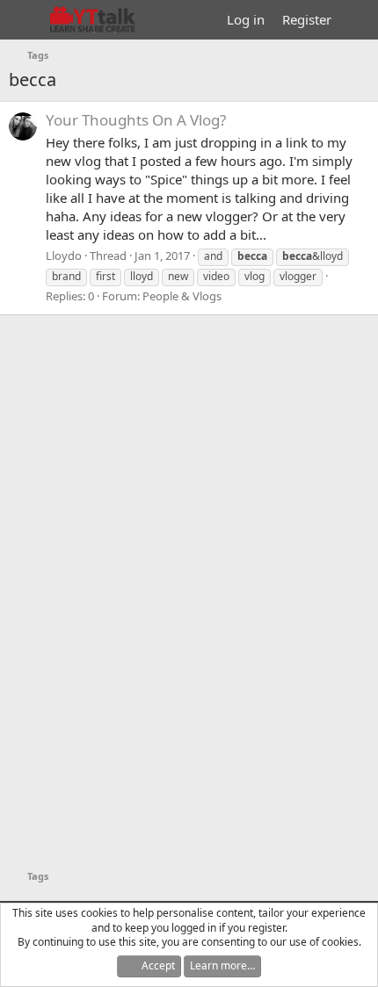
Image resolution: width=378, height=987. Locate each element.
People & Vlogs (182, 296)
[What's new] (357, 20)
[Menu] (24, 20)
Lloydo (64, 255)
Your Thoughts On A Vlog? (136, 120)
